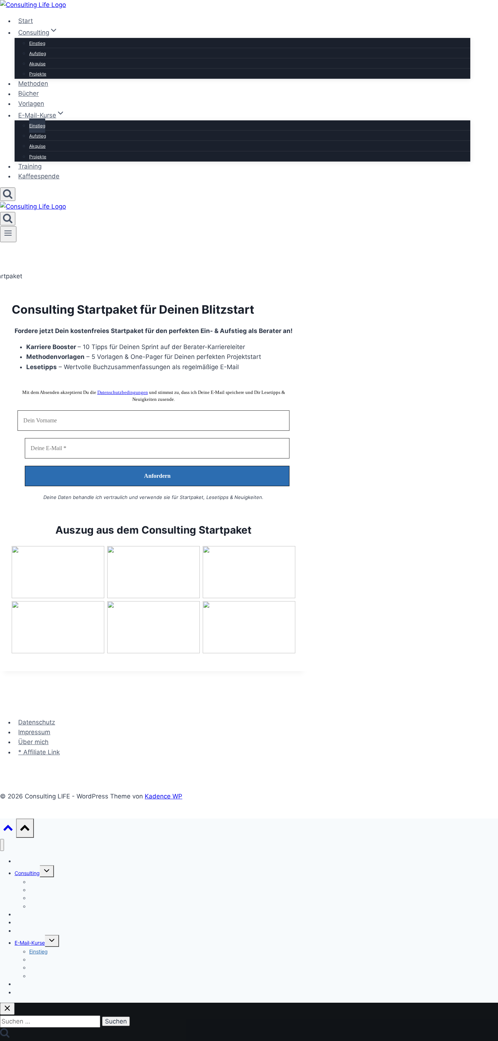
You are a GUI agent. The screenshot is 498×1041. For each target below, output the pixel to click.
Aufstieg (37, 53)
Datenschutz (36, 722)
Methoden (33, 83)
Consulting (27, 873)
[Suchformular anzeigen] (7, 194)
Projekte (37, 74)
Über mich (33, 742)
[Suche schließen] (7, 1009)
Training (30, 166)
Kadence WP (163, 796)
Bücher (28, 93)
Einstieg (37, 43)
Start (25, 20)
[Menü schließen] (2, 845)
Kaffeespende (38, 176)
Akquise (37, 63)
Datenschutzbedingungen (122, 392)
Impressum (34, 732)
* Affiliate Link (39, 752)
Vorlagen (31, 103)
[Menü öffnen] (8, 234)
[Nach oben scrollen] (8, 829)
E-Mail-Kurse (30, 943)
